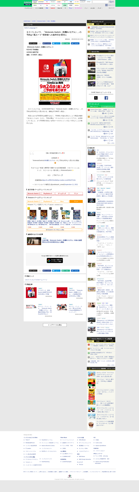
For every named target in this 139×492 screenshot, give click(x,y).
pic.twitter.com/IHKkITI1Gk (67, 180)
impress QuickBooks (101, 445)
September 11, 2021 (71, 184)
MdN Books (82, 456)
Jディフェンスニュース (85, 442)
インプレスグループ (95, 471)
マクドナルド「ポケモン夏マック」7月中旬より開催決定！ (105, 381)
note (67, 43)
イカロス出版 (80, 437)
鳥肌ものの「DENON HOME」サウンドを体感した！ (104, 77)
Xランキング (95, 104)
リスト (39, 43)
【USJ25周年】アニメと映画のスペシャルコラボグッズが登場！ (105, 239)
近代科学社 (63, 459)
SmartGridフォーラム (47, 440)
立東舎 (64, 448)
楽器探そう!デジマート (68, 442)
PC (65, 8)
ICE (95, 437)
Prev (29, 217)
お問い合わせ (42, 471)
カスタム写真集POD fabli (102, 459)
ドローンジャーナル (31, 451)
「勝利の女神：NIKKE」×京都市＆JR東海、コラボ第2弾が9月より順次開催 (105, 291)
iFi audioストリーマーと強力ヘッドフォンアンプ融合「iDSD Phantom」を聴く (105, 57)
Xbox (62, 201)
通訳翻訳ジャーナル (84, 445)
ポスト (34, 43)
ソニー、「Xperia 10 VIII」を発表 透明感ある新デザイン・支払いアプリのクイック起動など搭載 (102, 358)
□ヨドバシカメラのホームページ (36, 280)
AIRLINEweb (82, 440)
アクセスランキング (97, 21)
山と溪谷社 (63, 451)
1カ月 (111, 24)
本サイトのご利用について (30, 471)
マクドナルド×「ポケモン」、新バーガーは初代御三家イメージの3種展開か (105, 403)
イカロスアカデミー (84, 451)
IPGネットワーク (98, 453)
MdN (78, 454)
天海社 (97, 440)
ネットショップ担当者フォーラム (50, 442)
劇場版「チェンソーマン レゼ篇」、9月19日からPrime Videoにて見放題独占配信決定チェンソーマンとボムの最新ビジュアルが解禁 (102, 41)
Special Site (95, 51)
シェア (48, 43)
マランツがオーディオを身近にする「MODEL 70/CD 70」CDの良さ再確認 (105, 70)
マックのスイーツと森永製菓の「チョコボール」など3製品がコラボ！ (105, 423)
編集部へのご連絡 (63, 471)
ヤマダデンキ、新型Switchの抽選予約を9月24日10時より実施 (45, 292)
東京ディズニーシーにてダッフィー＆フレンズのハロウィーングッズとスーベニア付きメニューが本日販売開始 (102, 37)
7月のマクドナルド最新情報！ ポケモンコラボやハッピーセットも (103, 369)
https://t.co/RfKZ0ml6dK (50, 180)
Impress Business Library (48, 445)
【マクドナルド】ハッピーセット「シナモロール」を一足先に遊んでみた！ (105, 416)
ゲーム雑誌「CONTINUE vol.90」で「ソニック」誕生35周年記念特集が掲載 (105, 167)
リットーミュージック (68, 440)
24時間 (97, 24)
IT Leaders (28, 448)
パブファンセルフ (100, 450)
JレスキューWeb (83, 448)
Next (80, 217)
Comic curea (99, 442)
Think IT (28, 440)
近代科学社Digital (66, 461)
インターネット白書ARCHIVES (34, 465)
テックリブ (80, 462)
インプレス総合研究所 (31, 445)
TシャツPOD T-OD (67, 445)
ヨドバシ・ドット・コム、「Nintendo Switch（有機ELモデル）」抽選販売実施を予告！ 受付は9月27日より (45, 310)
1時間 (90, 24)
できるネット (29, 462)
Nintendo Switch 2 (34, 193)
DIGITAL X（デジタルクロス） (49, 451)
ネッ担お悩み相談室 (31, 454)
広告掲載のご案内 (52, 471)
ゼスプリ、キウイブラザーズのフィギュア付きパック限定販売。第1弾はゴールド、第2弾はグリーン (102, 346)
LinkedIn (76, 43)
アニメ (76, 193)
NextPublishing (45, 461)
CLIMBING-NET (66, 456)
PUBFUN (96, 448)
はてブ (57, 43)
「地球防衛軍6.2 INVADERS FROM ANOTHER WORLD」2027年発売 (105, 203)
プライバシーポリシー (75, 471)
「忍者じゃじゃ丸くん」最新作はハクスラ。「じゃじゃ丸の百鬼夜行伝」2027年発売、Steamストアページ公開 (101, 45)
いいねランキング (108, 106)
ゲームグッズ (62, 193)
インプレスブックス (47, 459)
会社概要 (85, 471)
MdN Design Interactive (85, 459)
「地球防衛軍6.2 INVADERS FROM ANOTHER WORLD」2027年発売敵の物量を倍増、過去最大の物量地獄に (102, 28)
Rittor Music (64, 437)
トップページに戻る (55, 325)
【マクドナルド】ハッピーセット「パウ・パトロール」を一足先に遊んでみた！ (105, 410)
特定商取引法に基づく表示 (109, 471)
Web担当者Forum (30, 442)
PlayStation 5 (47, 193)
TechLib (81, 464)
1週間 (104, 24)
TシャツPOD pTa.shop (102, 456)
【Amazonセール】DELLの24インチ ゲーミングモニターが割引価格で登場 (105, 331)
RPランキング (94, 106)
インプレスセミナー (47, 448)
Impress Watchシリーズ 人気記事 (102, 338)
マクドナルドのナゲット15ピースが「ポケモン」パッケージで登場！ (105, 392)
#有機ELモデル (49, 160)
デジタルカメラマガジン (32, 459)
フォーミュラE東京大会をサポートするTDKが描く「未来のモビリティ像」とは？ (105, 84)
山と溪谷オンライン (67, 453)
